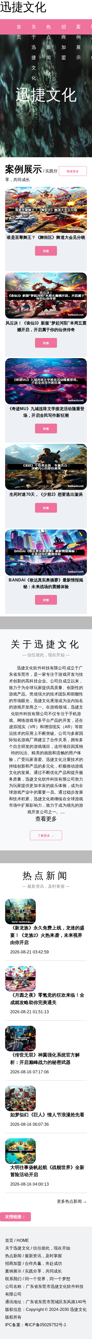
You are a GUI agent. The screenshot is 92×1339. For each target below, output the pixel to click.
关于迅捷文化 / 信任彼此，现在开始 (37, 1248)
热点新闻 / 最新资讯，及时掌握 (33, 1256)
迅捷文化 (23, 7)
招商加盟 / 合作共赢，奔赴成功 (33, 1263)
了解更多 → (46, 835)
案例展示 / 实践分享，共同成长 (33, 1271)
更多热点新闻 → (72, 1201)
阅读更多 (73, 171)
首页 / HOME (17, 1240)
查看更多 (46, 819)
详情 (46, 251)
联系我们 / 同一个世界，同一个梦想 (37, 1279)
